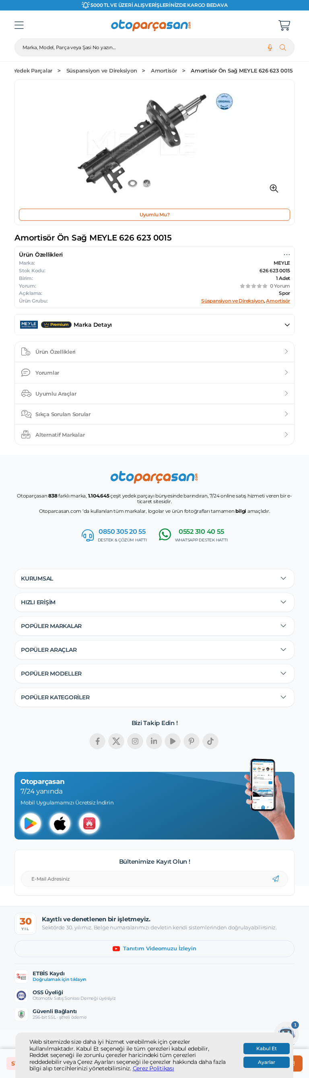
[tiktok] (210, 741)
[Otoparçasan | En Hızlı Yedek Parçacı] (151, 25)
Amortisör (164, 71)
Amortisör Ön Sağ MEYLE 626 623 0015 (242, 71)
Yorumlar (47, 372)
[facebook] (97, 741)
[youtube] (173, 741)
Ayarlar (266, 1062)
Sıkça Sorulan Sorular (63, 414)
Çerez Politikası (153, 1068)
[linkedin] (154, 741)
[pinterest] (191, 741)
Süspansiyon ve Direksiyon (101, 71)
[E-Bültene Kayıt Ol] (275, 879)
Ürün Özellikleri (55, 351)
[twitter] (116, 741)
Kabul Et (266, 1048)
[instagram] (135, 741)
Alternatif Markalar (59, 434)
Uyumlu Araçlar (55, 393)
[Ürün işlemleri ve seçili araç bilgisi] (287, 254)
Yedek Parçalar (33, 71)
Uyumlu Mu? (155, 214)
